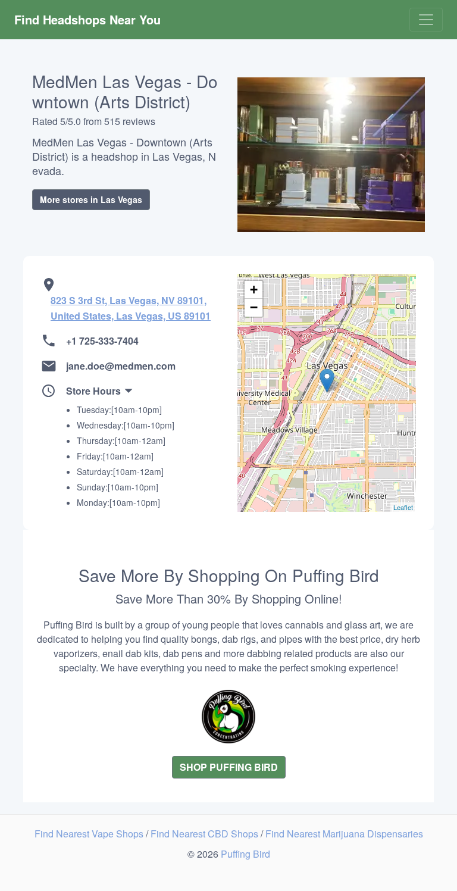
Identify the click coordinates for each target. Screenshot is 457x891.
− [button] (254, 307)
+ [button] (254, 289)
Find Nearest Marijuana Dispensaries (344, 833)
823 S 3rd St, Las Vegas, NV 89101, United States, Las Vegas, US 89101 (131, 308)
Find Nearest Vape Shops (90, 833)
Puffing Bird (245, 854)
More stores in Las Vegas (91, 199)
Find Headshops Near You (87, 19)
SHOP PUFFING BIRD (229, 767)
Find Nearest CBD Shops (206, 833)
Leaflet (403, 507)
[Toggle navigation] (426, 20)
